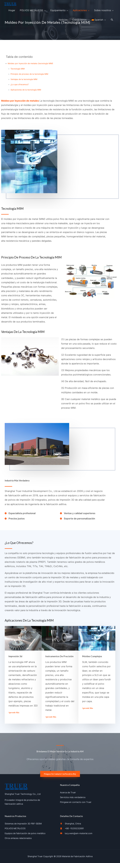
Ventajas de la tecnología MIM (24, 79)
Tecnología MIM (18, 69)
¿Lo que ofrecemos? (20, 84)
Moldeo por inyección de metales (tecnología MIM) (30, 63)
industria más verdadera (17, 480)
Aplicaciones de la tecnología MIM (26, 90)
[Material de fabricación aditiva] (10, 3)
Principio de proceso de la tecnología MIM (29, 74)
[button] (112, 19)
